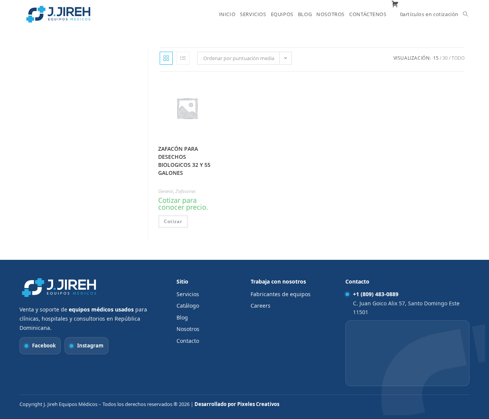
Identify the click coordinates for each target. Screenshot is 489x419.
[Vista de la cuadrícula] (166, 58)
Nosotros (187, 329)
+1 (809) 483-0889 (375, 294)
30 (445, 58)
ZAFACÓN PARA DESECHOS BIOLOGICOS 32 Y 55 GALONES (184, 160)
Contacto (187, 340)
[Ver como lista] (182, 58)
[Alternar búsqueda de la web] (465, 14)
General (165, 191)
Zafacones (185, 191)
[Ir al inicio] (59, 287)
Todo (458, 58)
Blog (182, 317)
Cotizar (173, 221)
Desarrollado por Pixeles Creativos (236, 404)
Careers (260, 305)
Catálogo (187, 305)
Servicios (187, 294)
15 (436, 58)
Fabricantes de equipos (281, 294)
